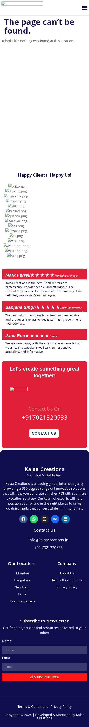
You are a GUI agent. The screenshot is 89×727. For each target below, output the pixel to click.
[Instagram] (44, 519)
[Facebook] (23, 519)
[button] (84, 7)
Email (6, 658)
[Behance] (55, 519)
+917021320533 (44, 417)
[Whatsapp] (34, 519)
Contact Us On (45, 408)
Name (6, 641)
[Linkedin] (65, 519)
